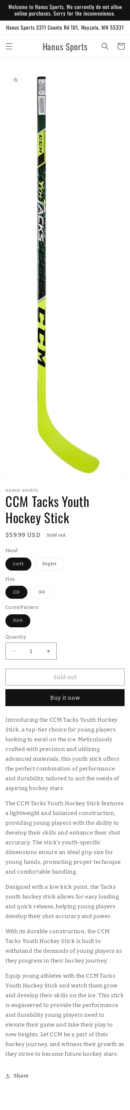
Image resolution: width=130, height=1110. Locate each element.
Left (22, 565)
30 (45, 594)
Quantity (15, 637)
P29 (21, 622)
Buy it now (65, 698)
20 (20, 594)
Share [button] (21, 1076)
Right (53, 565)
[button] (9, 46)
